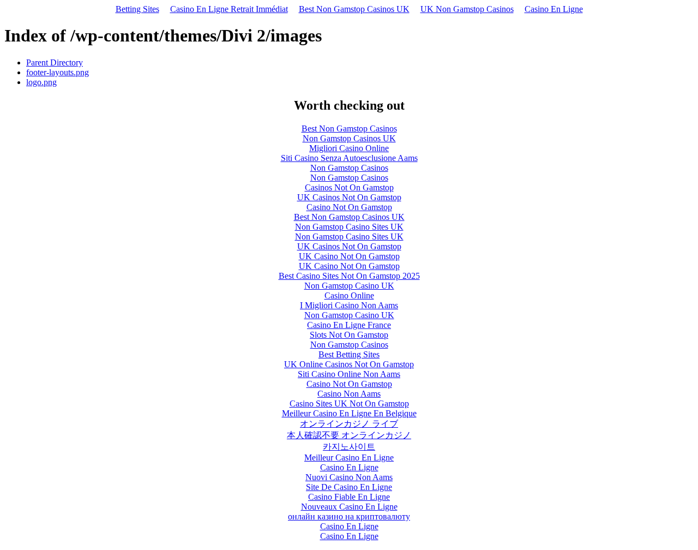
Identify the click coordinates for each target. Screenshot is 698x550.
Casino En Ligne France (349, 325)
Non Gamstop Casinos (349, 167)
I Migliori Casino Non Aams (349, 305)
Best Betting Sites (349, 354)
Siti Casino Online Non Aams (349, 374)
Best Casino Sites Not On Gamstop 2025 (349, 275)
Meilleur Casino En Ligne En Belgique (349, 413)
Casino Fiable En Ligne (349, 496)
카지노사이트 (349, 446)
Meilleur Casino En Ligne (349, 457)
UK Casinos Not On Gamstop (349, 197)
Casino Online (349, 295)
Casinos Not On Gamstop (349, 187)
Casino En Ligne (554, 9)
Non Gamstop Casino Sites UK (349, 226)
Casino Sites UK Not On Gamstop (349, 403)
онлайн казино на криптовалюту (349, 516)
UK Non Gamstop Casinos (467, 9)
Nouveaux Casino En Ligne (349, 506)
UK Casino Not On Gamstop (349, 256)
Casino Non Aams (349, 393)
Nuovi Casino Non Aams (349, 477)
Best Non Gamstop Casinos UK (354, 9)
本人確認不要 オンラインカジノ (349, 435)
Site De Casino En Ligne (349, 487)
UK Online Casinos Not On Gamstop (349, 364)
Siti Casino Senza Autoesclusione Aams (349, 158)
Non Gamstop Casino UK (349, 285)
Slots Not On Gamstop (349, 334)
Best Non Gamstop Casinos (349, 128)
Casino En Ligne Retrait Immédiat (229, 9)
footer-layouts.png (57, 72)
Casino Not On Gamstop (349, 207)
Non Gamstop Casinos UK (349, 138)
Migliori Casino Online (349, 148)
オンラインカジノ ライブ (349, 423)
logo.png (41, 82)
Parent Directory (54, 62)
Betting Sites (137, 9)
